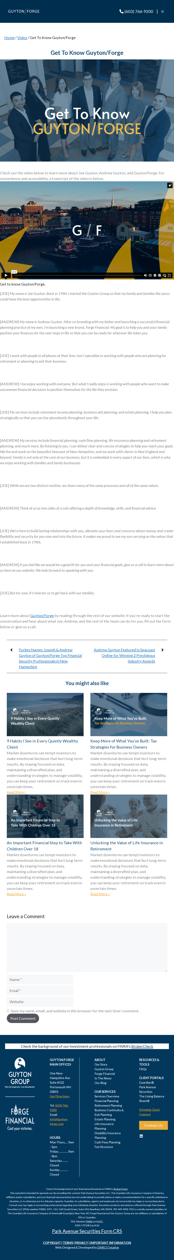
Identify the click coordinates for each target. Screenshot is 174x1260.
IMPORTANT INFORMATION (110, 1243)
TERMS (68, 1243)
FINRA (89, 1221)
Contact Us (153, 1125)
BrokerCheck (142, 1046)
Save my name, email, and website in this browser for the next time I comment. (75, 1011)
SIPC (100, 1221)
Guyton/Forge (42, 615)
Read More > (16, 792)
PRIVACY (81, 1243)
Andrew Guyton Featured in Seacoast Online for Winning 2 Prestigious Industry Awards (124, 655)
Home (9, 37)
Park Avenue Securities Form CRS (87, 1231)
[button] (162, 11)
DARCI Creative (108, 1247)
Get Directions (59, 1096)
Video (22, 37)
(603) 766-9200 (138, 11)
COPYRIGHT (52, 1243)
